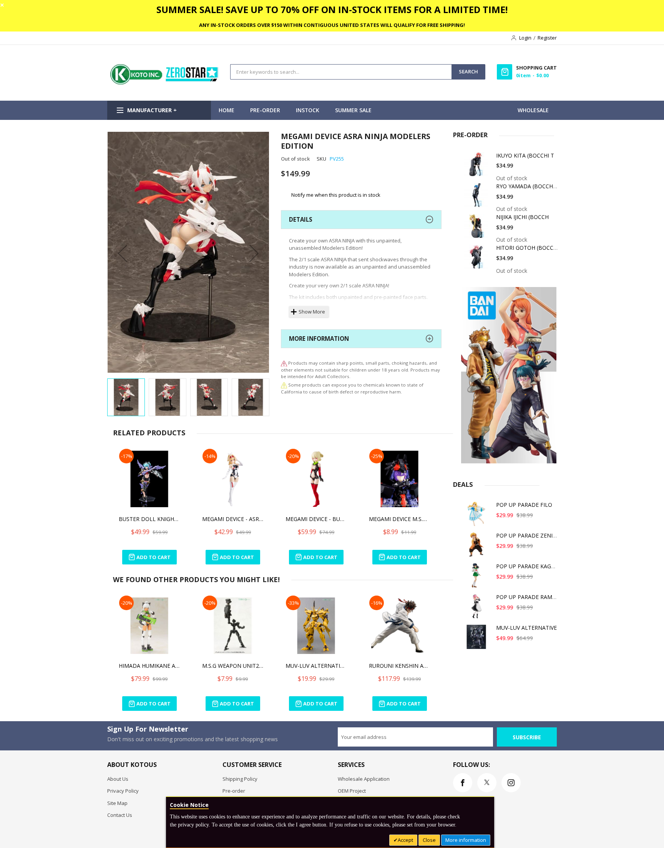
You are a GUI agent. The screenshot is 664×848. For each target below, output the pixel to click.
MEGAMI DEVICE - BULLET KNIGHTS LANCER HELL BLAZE (316, 519)
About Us (117, 778)
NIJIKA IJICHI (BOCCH (522, 217)
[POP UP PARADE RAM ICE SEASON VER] (477, 609)
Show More (312, 311)
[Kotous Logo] (164, 82)
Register (547, 37)
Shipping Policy (239, 778)
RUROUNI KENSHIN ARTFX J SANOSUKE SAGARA (399, 665)
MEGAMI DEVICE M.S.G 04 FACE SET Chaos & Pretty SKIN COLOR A (399, 519)
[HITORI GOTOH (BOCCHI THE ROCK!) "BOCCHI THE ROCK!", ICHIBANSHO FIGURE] (477, 259)
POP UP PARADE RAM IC (527, 597)
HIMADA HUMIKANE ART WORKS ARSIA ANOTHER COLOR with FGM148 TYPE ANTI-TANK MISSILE (149, 665)
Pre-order (233, 790)
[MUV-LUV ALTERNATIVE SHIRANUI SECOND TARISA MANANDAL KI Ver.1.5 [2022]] (477, 639)
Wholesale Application (364, 778)
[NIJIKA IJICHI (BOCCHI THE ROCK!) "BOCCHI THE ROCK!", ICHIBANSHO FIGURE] (477, 229)
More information (465, 839)
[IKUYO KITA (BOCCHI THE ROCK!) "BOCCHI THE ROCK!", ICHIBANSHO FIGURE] (477, 167)
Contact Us (119, 814)
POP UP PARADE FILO (524, 504)
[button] (122, 253)
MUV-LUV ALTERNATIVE (526, 627)
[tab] (361, 219)
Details (300, 219)
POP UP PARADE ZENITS (527, 535)
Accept (405, 839)
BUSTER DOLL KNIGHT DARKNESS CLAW (149, 519)
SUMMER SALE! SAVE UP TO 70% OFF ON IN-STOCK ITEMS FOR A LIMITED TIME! (332, 9)
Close (429, 839)
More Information (319, 338)
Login (525, 37)
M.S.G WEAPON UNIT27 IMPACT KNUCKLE (233, 665)
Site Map (117, 803)
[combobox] (341, 72)
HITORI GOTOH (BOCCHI (527, 247)
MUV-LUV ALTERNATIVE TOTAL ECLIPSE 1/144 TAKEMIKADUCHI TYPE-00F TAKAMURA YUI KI (316, 665)
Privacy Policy (123, 790)
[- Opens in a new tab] (284, 385)
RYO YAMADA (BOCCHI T (527, 186)
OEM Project (352, 790)
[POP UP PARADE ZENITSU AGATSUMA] (477, 547)
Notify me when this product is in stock (335, 194)
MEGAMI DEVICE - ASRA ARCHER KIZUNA (233, 519)
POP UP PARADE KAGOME (529, 566)
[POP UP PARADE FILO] (477, 517)
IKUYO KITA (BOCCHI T (525, 155)
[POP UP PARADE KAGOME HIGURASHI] (477, 578)
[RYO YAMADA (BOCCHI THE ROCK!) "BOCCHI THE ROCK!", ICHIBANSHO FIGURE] (477, 198)
